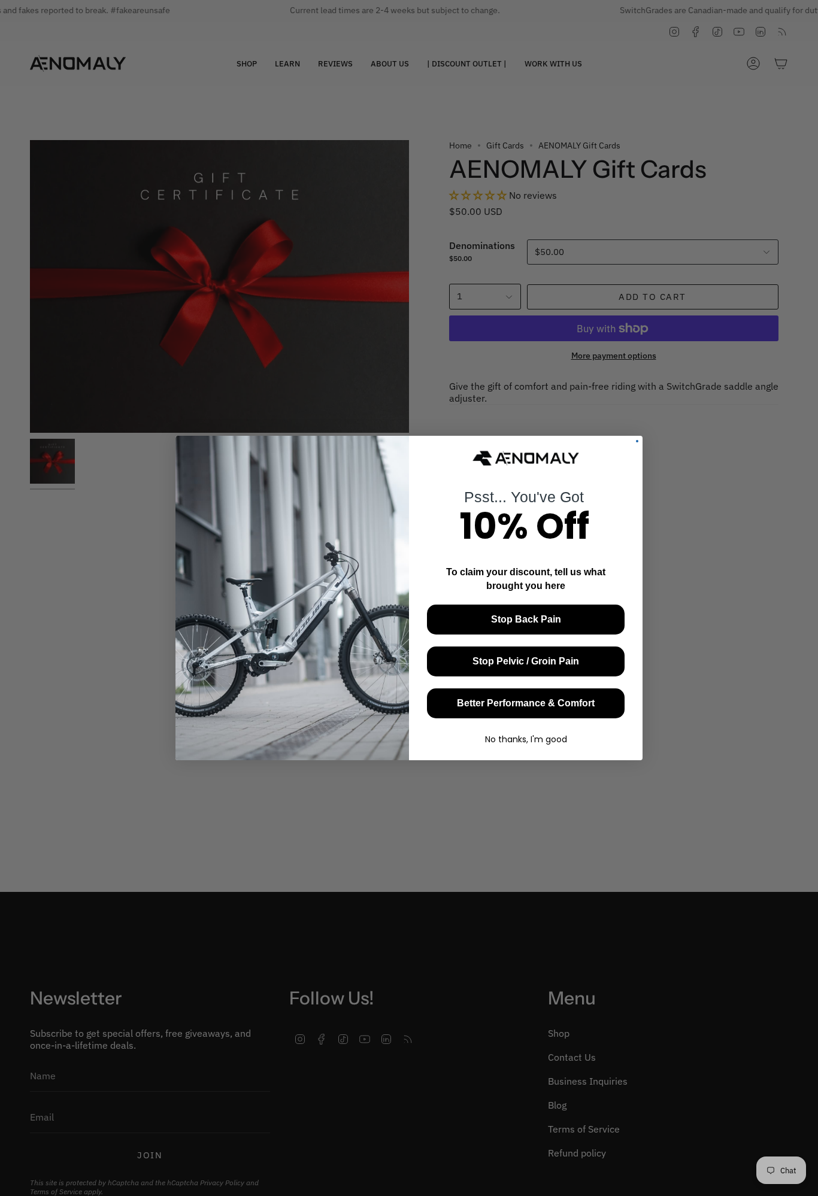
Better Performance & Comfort (526, 703)
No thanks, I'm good (526, 739)
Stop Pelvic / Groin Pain (525, 661)
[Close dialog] (637, 441)
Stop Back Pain (526, 619)
